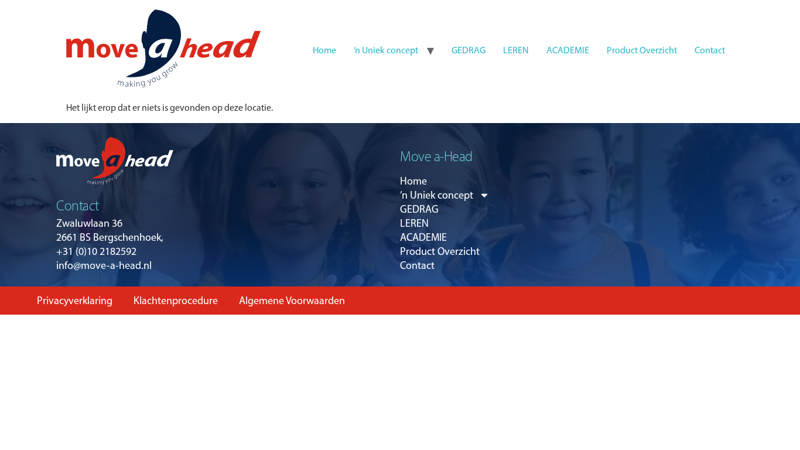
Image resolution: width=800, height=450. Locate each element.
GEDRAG (469, 50)
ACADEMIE (567, 50)
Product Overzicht (642, 50)
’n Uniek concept (386, 50)
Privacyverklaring (74, 300)
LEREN (516, 50)
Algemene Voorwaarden (292, 300)
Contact (710, 50)
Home (324, 50)
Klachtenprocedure (176, 300)
